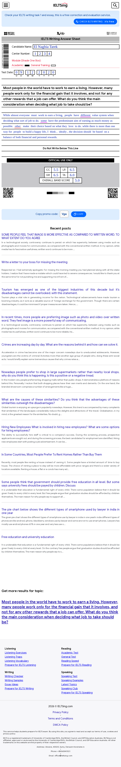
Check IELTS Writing (97, 21)
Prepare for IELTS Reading (76, 665)
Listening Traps (13, 657)
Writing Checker (14, 676)
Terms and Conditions (60, 718)
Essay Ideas (11, 684)
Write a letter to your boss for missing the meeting (34, 262)
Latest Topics (69, 684)
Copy (80, 214)
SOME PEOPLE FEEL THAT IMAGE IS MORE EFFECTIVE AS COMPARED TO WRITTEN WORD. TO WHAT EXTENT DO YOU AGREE (60, 236)
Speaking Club (69, 688)
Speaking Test (69, 676)
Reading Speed (70, 661)
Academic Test (69, 653)
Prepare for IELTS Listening (20, 665)
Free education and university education (28, 537)
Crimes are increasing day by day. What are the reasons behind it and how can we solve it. (60, 344)
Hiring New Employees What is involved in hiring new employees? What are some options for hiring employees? (60, 428)
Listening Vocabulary (17, 661)
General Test (68, 657)
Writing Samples (14, 680)
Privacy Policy (60, 712)
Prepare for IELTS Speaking (77, 692)
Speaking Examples (72, 680)
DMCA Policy (60, 724)
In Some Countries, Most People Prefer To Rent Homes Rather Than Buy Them (52, 454)
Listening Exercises (16, 653)
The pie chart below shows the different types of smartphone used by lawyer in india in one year (60, 511)
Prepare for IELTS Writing (19, 688)
